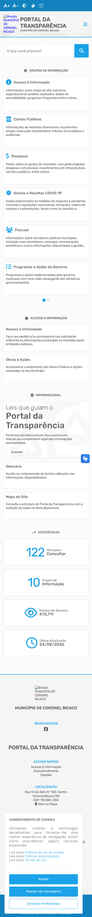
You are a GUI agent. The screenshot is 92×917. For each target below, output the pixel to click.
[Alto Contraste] (24, 6)
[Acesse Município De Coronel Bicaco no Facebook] (46, 729)
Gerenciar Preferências (43, 904)
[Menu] (85, 24)
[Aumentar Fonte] (6, 5)
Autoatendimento (46, 771)
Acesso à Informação (46, 767)
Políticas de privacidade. (42, 856)
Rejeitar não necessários (43, 891)
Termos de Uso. (36, 860)
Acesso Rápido (46, 762)
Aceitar (43, 879)
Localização (46, 787)
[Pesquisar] (81, 51)
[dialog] (43, 863)
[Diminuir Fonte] (15, 5)
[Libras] (33, 6)
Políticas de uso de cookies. (45, 852)
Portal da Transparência (43, 22)
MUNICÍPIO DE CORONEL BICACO (39, 30)
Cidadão (46, 775)
